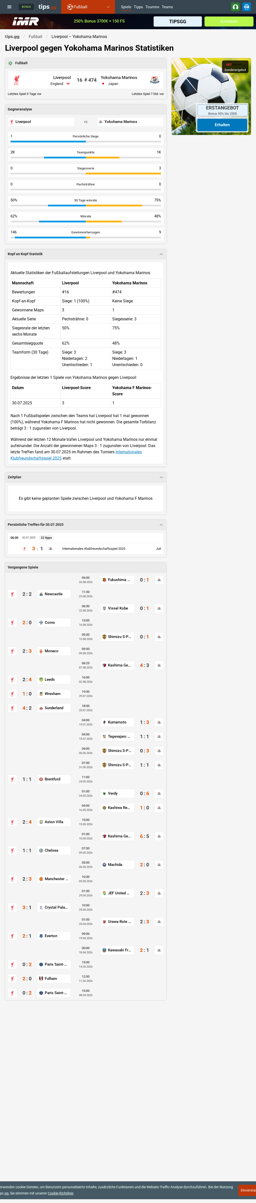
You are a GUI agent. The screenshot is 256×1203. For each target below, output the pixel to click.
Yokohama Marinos (119, 77)
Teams (167, 7)
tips (47, 6)
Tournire (152, 7)
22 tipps (46, 538)
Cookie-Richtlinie (60, 1193)
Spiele (126, 7)
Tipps (138, 7)
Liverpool (62, 77)
